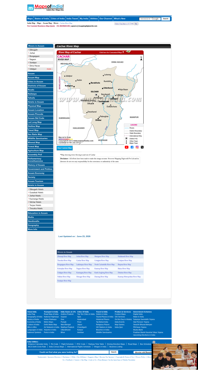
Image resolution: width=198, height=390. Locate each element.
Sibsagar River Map (83, 277)
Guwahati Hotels (36, 192)
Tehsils (31, 98)
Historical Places (102, 319)
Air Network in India (51, 327)
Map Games (119, 325)
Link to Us (92, 360)
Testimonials (42, 357)
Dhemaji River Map (64, 256)
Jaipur (79, 325)
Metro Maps (48, 322)
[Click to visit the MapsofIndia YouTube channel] (126, 148)
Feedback (69, 360)
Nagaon (33, 59)
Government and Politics (40, 169)
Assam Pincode (35, 114)
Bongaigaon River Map (65, 265)
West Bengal (66, 325)
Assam (31, 73)
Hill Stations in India (104, 327)
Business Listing (115, 347)
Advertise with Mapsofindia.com (146, 352)
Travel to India (102, 312)
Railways (32, 94)
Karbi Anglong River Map (104, 273)
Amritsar (80, 332)
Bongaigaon (34, 56)
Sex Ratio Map (35, 134)
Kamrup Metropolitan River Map (129, 277)
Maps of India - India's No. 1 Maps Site (30, 7)
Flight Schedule (67, 344)
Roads (31, 90)
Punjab (63, 322)
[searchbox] (150, 18)
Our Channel (106, 18)
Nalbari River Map (63, 277)
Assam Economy (36, 173)
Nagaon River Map (83, 269)
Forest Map (33, 146)
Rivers (56, 23)
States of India (42, 18)
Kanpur (80, 330)
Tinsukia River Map (64, 260)
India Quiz (119, 327)
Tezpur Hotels (35, 205)
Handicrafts (33, 221)
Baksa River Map (124, 269)
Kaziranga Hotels (37, 199)
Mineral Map (34, 142)
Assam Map (47, 23)
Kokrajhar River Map (64, 269)
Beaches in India (102, 330)
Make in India (138, 317)
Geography (33, 225)
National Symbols (34, 332)
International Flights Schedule (79, 347)
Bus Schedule (145, 344)
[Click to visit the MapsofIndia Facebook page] (132, 148)
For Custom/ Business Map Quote (41, 26)
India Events (120, 322)
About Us (150, 357)
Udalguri (33, 69)
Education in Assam (38, 213)
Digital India (138, 314)
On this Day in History (123, 319)
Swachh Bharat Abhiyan (142, 325)
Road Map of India (51, 314)
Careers (77, 360)
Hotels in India (101, 314)
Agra (79, 317)
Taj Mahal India (102, 322)
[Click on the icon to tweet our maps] (142, 148)
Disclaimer (66, 357)
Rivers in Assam (36, 46)
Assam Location (36, 110)
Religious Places (102, 325)
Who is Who (32, 327)
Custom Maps (120, 314)
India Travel (72, 18)
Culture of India (33, 325)
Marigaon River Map (102, 256)
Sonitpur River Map (64, 281)
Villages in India (100, 347)
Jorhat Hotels (35, 196)
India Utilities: (32, 342)
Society (31, 177)
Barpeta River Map (124, 265)
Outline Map (34, 126)
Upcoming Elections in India (144, 335)
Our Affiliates (81, 357)
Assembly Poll (35, 154)
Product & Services (123, 312)
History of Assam (36, 165)
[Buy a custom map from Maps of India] (65, 149)
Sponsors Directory (54, 357)
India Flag (31, 314)
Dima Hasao (35, 66)
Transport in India (51, 312)
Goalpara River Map (125, 260)
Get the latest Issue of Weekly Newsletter (121, 360)
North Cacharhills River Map (105, 265)
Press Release (102, 360)
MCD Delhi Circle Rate (37, 347)
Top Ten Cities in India (86, 314)
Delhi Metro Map (50, 325)
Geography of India (34, 317)
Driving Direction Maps (116, 344)
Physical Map (34, 106)
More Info (32, 229)
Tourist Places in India (104, 317)
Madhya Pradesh (67, 327)
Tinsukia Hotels (36, 208)
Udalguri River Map (64, 273)
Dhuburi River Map (124, 273)
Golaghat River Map (102, 260)
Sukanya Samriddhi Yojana (144, 319)
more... (50, 69)
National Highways (51, 317)
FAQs (73, 357)
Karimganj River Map (83, 273)
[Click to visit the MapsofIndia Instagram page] (137, 148)
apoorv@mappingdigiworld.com (84, 26)
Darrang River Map (101, 277)
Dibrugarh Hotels (36, 189)
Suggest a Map (93, 357)
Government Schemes (142, 312)
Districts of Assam (37, 86)
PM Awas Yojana (139, 327)
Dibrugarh (34, 50)
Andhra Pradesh (67, 314)
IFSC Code (81, 344)
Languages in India (34, 330)
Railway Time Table (96, 344)
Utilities (94, 18)
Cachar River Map (82, 260)
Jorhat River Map (82, 256)
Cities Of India (83, 312)
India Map (31, 23)
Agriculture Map (36, 150)
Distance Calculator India (38, 344)
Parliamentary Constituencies (35, 159)
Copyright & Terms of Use (125, 357)
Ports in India (49, 332)
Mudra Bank (138, 330)
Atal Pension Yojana (141, 322)
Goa (62, 319)
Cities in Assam (35, 81)
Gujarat (64, 317)
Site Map (84, 360)
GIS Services (120, 317)
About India (32, 312)
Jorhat (32, 53)
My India (84, 18)
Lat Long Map (35, 122)
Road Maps (132, 344)
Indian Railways (50, 319)
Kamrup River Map (101, 269)
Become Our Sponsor (107, 357)
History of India (33, 319)
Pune (79, 322)
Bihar (63, 332)
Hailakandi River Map (125, 256)
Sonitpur (33, 63)
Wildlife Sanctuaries (38, 138)
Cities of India (58, 18)
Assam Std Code (36, 118)
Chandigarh (82, 327)
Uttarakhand (65, 330)
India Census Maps (56, 347)
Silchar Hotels (35, 202)
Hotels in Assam (36, 102)
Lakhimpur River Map (84, 265)
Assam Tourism (35, 181)
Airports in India (50, 330)
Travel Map (33, 130)
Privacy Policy (140, 357)
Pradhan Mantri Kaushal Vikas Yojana (148, 332)
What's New (119, 18)
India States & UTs (68, 312)
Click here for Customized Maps (110, 52)
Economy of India (34, 322)
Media (31, 217)
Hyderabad (81, 319)
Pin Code (54, 344)
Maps (30, 18)
